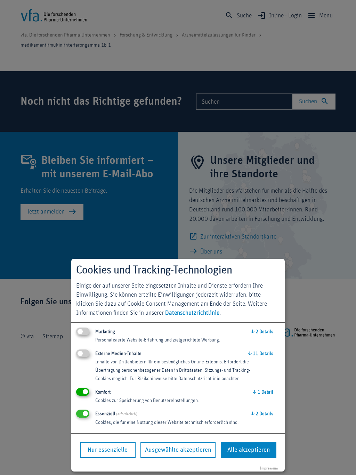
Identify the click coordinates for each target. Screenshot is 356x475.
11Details (260, 353)
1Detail (263, 392)
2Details (262, 331)
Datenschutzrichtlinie (192, 313)
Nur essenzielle (108, 450)
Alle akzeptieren (248, 450)
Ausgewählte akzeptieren (178, 450)
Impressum (269, 468)
